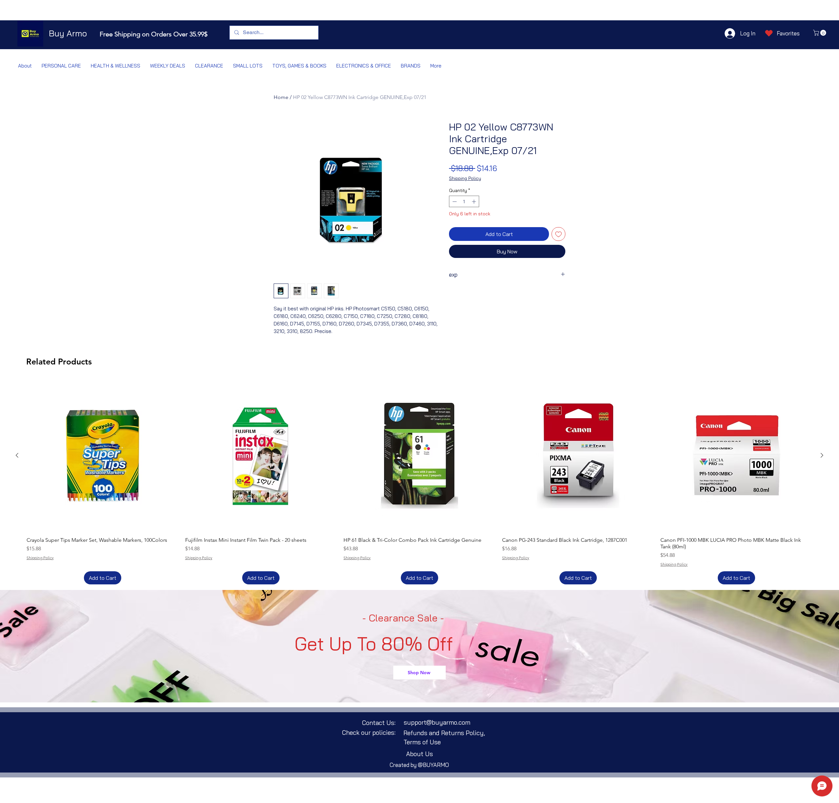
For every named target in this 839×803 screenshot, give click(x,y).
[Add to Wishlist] (558, 234)
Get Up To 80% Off (374, 643)
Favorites (788, 33)
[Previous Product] (17, 455)
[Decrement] (454, 201)
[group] (419, 481)
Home (281, 97)
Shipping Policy (465, 178)
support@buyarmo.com (437, 722)
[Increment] (474, 201)
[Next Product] (822, 455)
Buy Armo (68, 33)
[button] (820, 33)
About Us (419, 754)
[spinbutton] (464, 201)
